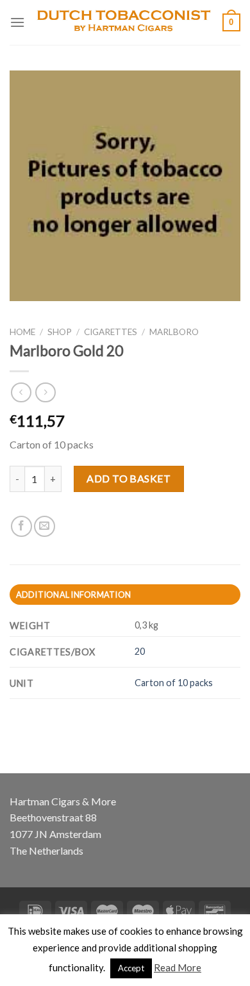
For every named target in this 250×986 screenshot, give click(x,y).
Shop (59, 332)
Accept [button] (131, 968)
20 (140, 651)
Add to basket (129, 478)
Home (22, 332)
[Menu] (17, 22)
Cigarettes (110, 332)
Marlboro (174, 332)
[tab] (125, 594)
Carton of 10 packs (174, 682)
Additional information (73, 594)
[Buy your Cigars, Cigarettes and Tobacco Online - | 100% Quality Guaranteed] (124, 22)
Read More (177, 967)
